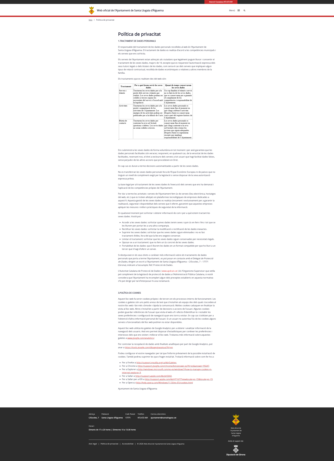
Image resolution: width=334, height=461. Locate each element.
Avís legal (93, 443)
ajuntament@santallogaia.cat (163, 417)
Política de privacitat (109, 443)
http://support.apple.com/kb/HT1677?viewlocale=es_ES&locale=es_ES (179, 379)
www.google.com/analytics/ (140, 338)
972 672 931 (143, 417)
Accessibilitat (127, 443)
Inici (90, 20)
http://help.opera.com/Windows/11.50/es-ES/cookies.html (164, 382)
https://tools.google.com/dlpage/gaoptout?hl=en (149, 347)
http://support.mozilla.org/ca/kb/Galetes (156, 362)
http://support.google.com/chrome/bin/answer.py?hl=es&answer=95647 (173, 366)
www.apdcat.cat (169, 270)
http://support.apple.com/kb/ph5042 (153, 376)
